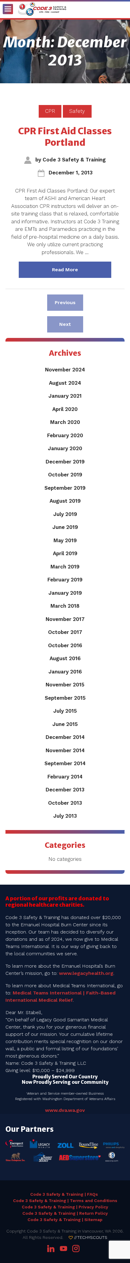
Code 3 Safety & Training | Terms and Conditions (65, 1200)
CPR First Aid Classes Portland (65, 136)
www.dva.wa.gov (65, 1110)
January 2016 (65, 672)
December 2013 (65, 790)
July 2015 (65, 711)
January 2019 (65, 593)
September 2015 (65, 698)
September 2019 (65, 488)
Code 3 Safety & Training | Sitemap (65, 1219)
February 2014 (65, 777)
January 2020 (65, 448)
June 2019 (65, 527)
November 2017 (65, 619)
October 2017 (65, 632)
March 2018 (65, 606)
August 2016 (65, 658)
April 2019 (65, 553)
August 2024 (65, 383)
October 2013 (65, 803)
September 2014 (65, 763)
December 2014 (65, 737)
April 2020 (65, 409)
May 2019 (65, 540)
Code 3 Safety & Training (74, 160)
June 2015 (65, 724)
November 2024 (65, 370)
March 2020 (65, 422)
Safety (77, 111)
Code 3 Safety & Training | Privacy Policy (65, 1206)
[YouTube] (63, 1248)
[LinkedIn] (52, 1248)
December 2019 (65, 462)
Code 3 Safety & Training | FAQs (64, 1194)
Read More (81, 269)
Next (71, 324)
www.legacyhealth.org (86, 973)
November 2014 (65, 750)
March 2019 (65, 567)
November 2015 (65, 685)
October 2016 (65, 645)
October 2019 (65, 475)
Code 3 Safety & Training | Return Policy (65, 1213)
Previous (69, 302)
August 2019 (65, 501)
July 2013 (65, 816)
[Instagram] (76, 1248)
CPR (50, 111)
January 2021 (65, 396)
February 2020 (65, 435)
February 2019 (65, 580)
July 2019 (65, 514)
